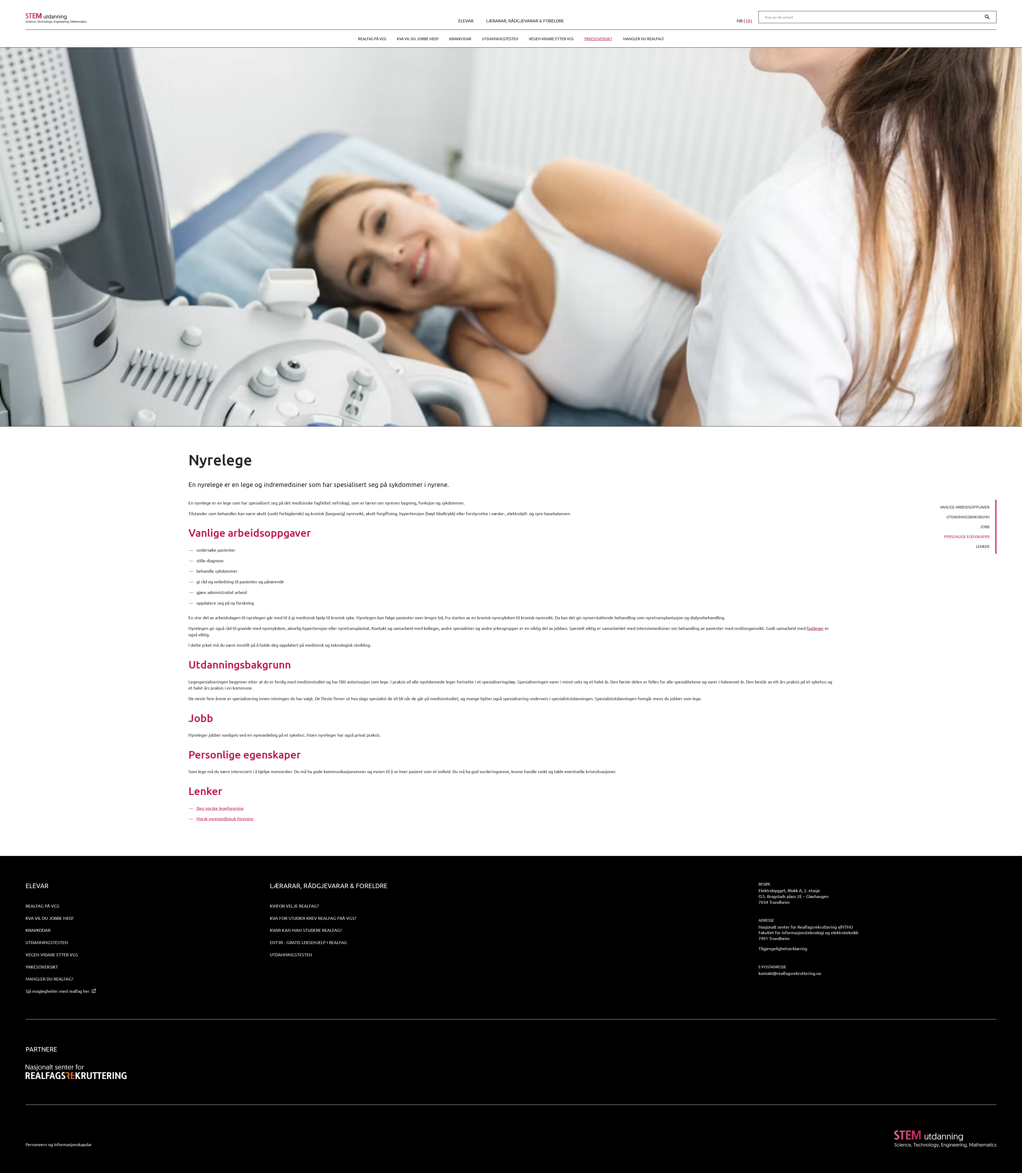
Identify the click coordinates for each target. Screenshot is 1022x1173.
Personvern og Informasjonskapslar (59, 1144)
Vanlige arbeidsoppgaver (965, 507)
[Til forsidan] (144, 18)
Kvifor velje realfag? (294, 905)
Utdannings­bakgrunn (968, 516)
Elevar (465, 20)
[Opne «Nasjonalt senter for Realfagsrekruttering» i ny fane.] (76, 1071)
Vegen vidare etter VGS (551, 38)
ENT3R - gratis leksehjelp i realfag (308, 942)
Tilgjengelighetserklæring (783, 948)
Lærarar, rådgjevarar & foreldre (525, 20)
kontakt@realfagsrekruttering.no (790, 973)
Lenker (983, 546)
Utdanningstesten (500, 38)
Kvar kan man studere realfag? (306, 930)
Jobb (985, 526)
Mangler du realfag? (643, 38)
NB (740, 20)
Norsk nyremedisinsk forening (224, 818)
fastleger (815, 628)
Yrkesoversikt (598, 38)
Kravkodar (460, 38)
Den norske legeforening (220, 808)
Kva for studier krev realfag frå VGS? (313, 918)
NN (749, 20)
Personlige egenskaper (967, 536)
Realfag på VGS (372, 38)
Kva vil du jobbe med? (418, 38)
